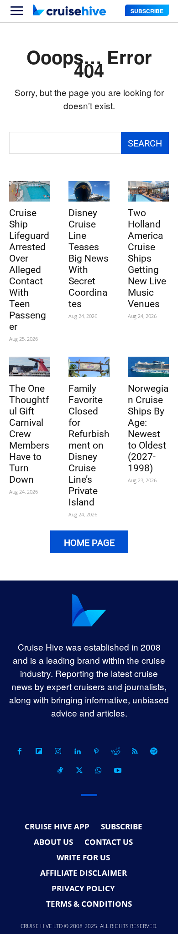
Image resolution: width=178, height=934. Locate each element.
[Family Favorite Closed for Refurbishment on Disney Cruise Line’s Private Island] (89, 367)
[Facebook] (19, 751)
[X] (79, 770)
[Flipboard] (38, 751)
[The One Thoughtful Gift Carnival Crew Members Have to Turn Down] (29, 367)
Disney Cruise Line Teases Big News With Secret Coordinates (88, 258)
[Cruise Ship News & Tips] (69, 10)
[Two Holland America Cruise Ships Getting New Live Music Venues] (148, 191)
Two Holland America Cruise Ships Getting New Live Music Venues (147, 258)
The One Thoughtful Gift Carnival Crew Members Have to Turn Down (29, 434)
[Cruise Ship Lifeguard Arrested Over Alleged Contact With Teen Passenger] (29, 191)
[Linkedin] (77, 751)
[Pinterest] (96, 751)
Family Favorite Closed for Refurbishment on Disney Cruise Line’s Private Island (89, 445)
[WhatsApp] (98, 770)
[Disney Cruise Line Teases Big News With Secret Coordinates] (89, 191)
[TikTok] (60, 770)
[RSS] (134, 751)
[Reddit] (115, 751)
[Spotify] (154, 751)
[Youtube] (117, 770)
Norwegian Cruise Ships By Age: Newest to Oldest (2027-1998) (148, 428)
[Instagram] (58, 751)
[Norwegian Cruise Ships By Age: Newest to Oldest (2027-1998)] (148, 367)
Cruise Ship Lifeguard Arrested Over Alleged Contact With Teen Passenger (29, 269)
